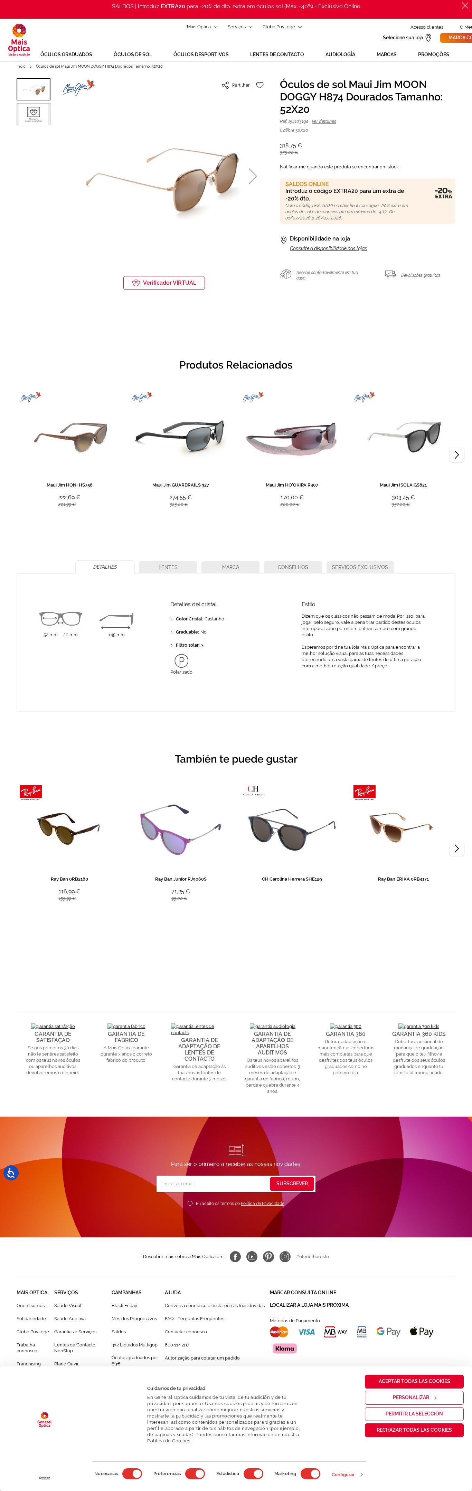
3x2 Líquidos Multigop (135, 1344)
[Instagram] (285, 1256)
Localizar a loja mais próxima (309, 1305)
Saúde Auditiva (70, 1318)
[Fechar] (465, 5)
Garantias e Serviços (75, 1331)
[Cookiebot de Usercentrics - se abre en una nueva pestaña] (45, 1478)
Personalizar (411, 1397)
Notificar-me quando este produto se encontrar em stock (339, 166)
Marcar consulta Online (303, 1292)
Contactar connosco (186, 1331)
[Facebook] (235, 1256)
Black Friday (124, 1305)
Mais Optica (199, 26)
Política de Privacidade (262, 1203)
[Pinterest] (268, 1256)
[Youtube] (252, 1256)
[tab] (105, 567)
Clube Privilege (279, 26)
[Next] (457, 455)
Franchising (29, 1363)
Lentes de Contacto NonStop (74, 1348)
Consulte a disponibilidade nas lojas (328, 248)
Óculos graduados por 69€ (135, 1360)
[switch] (195, 1473)
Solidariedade (31, 1318)
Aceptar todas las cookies (414, 1381)
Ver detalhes (324, 121)
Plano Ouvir (66, 1363)
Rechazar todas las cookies (414, 1430)
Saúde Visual (68, 1305)
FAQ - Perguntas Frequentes (194, 1318)
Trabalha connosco (27, 1348)
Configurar (343, 1474)
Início (22, 66)
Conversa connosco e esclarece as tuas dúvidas (215, 1305)
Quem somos (31, 1305)
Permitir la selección (414, 1413)
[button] (253, 175)
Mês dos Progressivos (134, 1318)
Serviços (237, 26)
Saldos (119, 1331)
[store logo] (19, 40)
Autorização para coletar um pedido (202, 1358)
